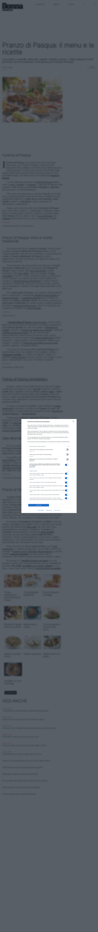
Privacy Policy (57, 510)
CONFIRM (38, 505)
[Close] (73, 421)
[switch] (67, 450)
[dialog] (49, 466)
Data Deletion (41, 510)
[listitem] (49, 446)
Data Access (49, 510)
